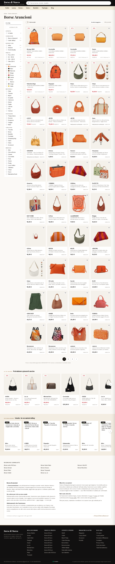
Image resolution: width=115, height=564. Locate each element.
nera (38, 500)
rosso (95, 496)
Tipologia (44, 8)
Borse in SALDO (82, 465)
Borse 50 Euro (48, 542)
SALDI (63, 533)
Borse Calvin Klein (46, 465)
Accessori (81, 538)
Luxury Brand (82, 535)
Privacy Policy (100, 542)
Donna (20, 8)
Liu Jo (28, 545)
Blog (52, 8)
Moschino (29, 550)
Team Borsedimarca (101, 547)
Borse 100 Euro (48, 550)
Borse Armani (8, 467)
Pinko (28, 552)
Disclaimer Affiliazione (102, 538)
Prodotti (81, 540)
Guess (28, 542)
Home (5, 13)
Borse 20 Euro (48, 535)
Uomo (28, 8)
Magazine (81, 533)
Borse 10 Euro (48, 533)
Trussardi (29, 555)
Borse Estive (65, 542)
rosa (90, 496)
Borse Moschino (82, 467)
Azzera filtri (13, 27)
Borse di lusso (45, 467)
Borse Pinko (7, 470)
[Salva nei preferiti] (43, 28)
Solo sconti (32, 22)
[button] (13, 23)
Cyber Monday (66, 540)
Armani (29, 535)
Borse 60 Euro (48, 545)
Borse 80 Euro (48, 547)
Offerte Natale (65, 547)
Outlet (7, 8)
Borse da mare (66, 545)
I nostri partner (100, 535)
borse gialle (73, 498)
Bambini (35, 8)
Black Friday (65, 538)
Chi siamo (99, 533)
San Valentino (65, 552)
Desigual (29, 540)
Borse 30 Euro (48, 538)
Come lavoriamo (100, 545)
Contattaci (99, 540)
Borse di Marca (11, 531)
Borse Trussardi (45, 470)
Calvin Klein (30, 538)
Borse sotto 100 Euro (10, 465)
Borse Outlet (7, 473)
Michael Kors (30, 547)
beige (41, 500)
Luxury (14, 8)
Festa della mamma (67, 550)
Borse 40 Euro (48, 540)
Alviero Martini (31, 533)
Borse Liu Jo (44, 473)
